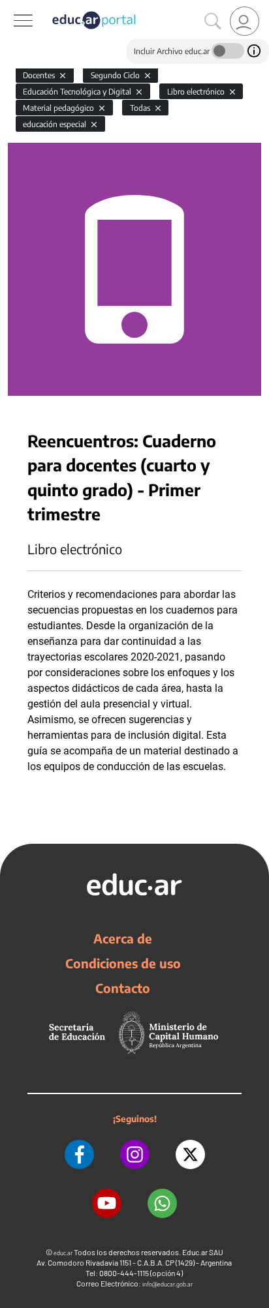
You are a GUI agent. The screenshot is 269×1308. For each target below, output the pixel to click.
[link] (244, 21)
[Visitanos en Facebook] (79, 1154)
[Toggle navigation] (11, 7)
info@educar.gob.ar (167, 1284)
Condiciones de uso (123, 963)
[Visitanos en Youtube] (106, 1203)
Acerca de (122, 938)
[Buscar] (213, 21)
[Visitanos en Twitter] (190, 1154)
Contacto (122, 988)
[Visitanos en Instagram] (134, 1154)
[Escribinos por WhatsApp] (162, 1203)
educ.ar (63, 1252)
